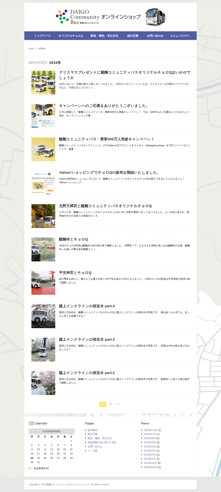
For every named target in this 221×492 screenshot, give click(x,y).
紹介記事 (132, 35)
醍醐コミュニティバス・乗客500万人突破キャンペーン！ (107, 139)
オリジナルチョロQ (71, 35)
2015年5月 (150, 442)
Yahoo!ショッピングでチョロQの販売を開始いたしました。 (110, 172)
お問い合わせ (155, 35)
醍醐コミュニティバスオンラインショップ (68, 484)
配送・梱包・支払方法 (104, 35)
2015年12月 (150, 430)
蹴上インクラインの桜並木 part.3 (87, 339)
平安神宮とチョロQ (75, 273)
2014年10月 (150, 467)
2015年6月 (150, 438)
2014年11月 (150, 463)
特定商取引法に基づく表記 (102, 442)
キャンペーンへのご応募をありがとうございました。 (104, 106)
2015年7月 (150, 434)
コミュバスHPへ (180, 35)
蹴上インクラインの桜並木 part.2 (87, 373)
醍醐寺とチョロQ (73, 239)
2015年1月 (150, 458)
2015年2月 (150, 454)
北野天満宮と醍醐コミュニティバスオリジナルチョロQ (105, 206)
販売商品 (92, 430)
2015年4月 (150, 446)
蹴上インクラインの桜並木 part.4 (87, 306)
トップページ (42, 35)
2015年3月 (150, 450)
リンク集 (92, 450)
